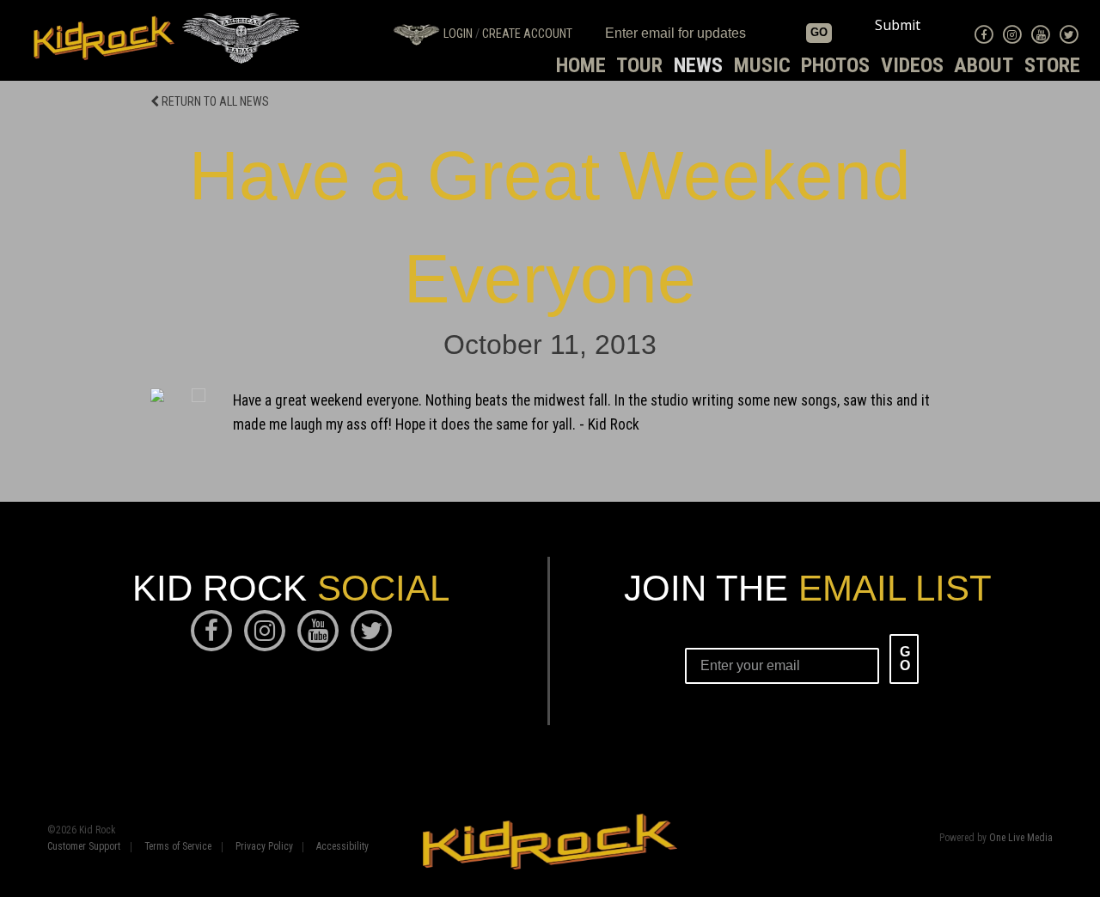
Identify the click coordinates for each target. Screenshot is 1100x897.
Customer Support (83, 847)
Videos (912, 65)
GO (819, 32)
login (458, 34)
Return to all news (214, 101)
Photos (835, 65)
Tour (639, 65)
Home (581, 65)
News (698, 65)
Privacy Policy (264, 847)
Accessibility (342, 847)
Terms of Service (177, 847)
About (983, 65)
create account (527, 34)
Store (1052, 65)
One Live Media (1021, 838)
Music (762, 65)
